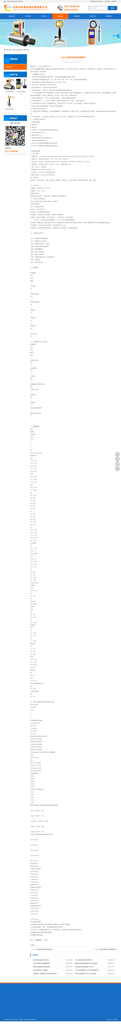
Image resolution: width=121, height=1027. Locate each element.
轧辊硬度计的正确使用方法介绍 (84, 967)
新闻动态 (60, 16)
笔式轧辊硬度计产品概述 (40, 970)
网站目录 (42, 996)
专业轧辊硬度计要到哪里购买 (107, 949)
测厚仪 (14, 996)
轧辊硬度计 (38, 69)
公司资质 (6, 1012)
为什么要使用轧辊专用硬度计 (83, 960)
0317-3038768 (117, 454)
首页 (14, 50)
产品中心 (44, 16)
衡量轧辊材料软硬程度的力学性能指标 (86, 963)
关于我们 (28, 16)
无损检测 (27, 996)
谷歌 (101, 1)
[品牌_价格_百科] (29, 8)
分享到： (33, 945)
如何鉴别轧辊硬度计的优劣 (44, 949)
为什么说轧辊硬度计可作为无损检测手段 (87, 970)
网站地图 (93, 1)
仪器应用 (77, 16)
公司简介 (6, 1010)
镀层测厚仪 (20, 996)
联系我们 (114, 1)
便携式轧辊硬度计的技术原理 (41, 967)
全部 (46, 940)
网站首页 (12, 16)
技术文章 (26, 50)
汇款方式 (93, 16)
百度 (98, 1)
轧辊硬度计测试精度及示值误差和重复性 (45, 973)
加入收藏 (107, 1)
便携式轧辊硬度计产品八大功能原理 (85, 973)
